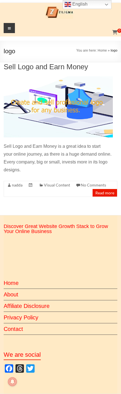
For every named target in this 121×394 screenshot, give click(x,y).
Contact (13, 329)
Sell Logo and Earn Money (46, 67)
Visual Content (57, 185)
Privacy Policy (21, 317)
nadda (17, 185)
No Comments (93, 185)
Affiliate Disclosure (27, 306)
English (79, 4)
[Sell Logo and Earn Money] (58, 78)
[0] (114, 32)
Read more (104, 192)
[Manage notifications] (12, 381)
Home (102, 50)
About (11, 294)
